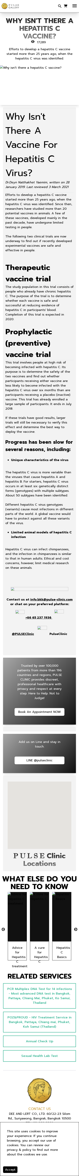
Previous (3, 929)
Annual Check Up (39, 1041)
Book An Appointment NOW (39, 712)
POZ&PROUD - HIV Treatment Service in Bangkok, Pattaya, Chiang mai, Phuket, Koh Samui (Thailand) (39, 1022)
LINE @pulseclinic (39, 760)
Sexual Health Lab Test (39, 1056)
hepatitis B (13, 481)
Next (76, 929)
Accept (10, 1169)
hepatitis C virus (25, 472)
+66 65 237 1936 (38, 617)
